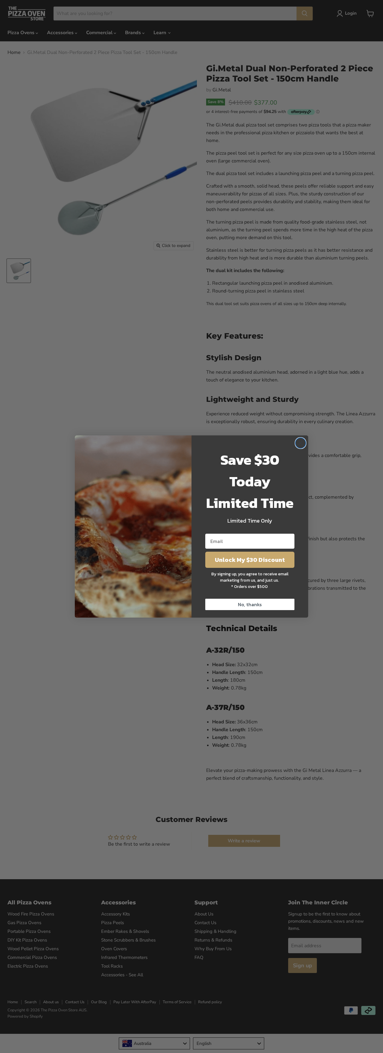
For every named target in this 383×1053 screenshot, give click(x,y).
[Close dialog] (300, 443)
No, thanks (250, 604)
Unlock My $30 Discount (250, 559)
